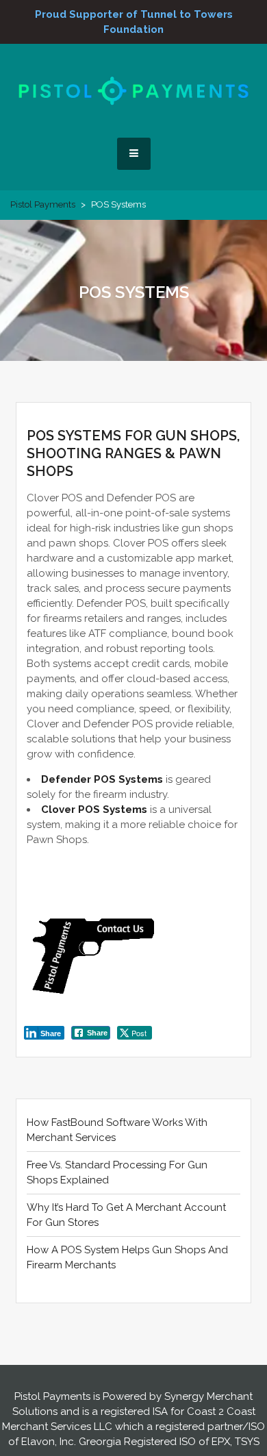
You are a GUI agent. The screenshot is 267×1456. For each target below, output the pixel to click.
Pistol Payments (42, 204)
